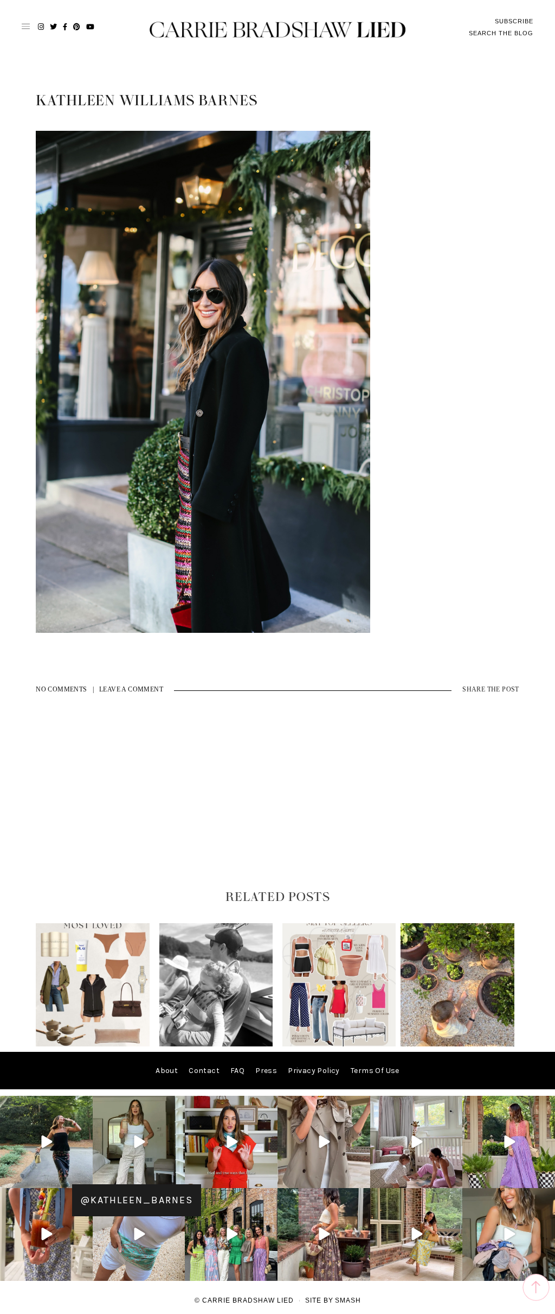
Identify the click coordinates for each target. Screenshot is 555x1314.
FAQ (237, 1070)
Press (266, 1070)
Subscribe (514, 21)
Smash (348, 1300)
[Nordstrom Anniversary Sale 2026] (93, 1044)
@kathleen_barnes (136, 1200)
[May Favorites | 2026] (339, 1044)
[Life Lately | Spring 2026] (457, 1044)
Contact (204, 1070)
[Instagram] (83, 1178)
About (167, 1070)
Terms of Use (375, 1070)
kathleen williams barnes (146, 101)
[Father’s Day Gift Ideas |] (216, 1044)
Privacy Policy (314, 1070)
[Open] (46, 1142)
